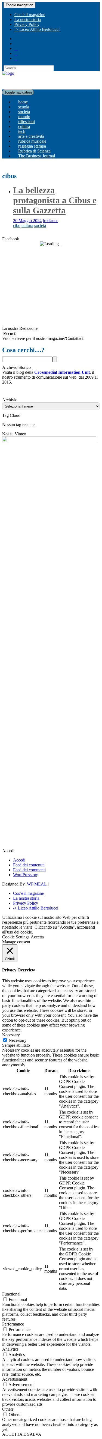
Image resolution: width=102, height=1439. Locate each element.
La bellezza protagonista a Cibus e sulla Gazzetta (54, 200)
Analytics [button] (10, 1349)
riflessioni (26, 121)
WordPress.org (25, 874)
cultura (24, 126)
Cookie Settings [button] (15, 937)
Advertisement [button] (14, 1379)
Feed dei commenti (29, 869)
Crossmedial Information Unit (62, 372)
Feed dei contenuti (29, 865)
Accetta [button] (37, 937)
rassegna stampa (32, 146)
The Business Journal (36, 156)
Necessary (17, 1040)
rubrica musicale (32, 141)
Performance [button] (13, 1324)
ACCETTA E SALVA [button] (21, 1434)
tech (21, 131)
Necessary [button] (11, 1035)
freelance (50, 220)
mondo (24, 116)
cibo (16, 225)
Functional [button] (11, 1294)
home (23, 102)
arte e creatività (31, 136)
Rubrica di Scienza (34, 151)
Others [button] (8, 1409)
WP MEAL (37, 884)
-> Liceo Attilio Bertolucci (37, 29)
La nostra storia (27, 19)
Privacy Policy (26, 24)
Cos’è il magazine (29, 14)
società (24, 111)
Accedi (19, 860)
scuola (23, 106)
